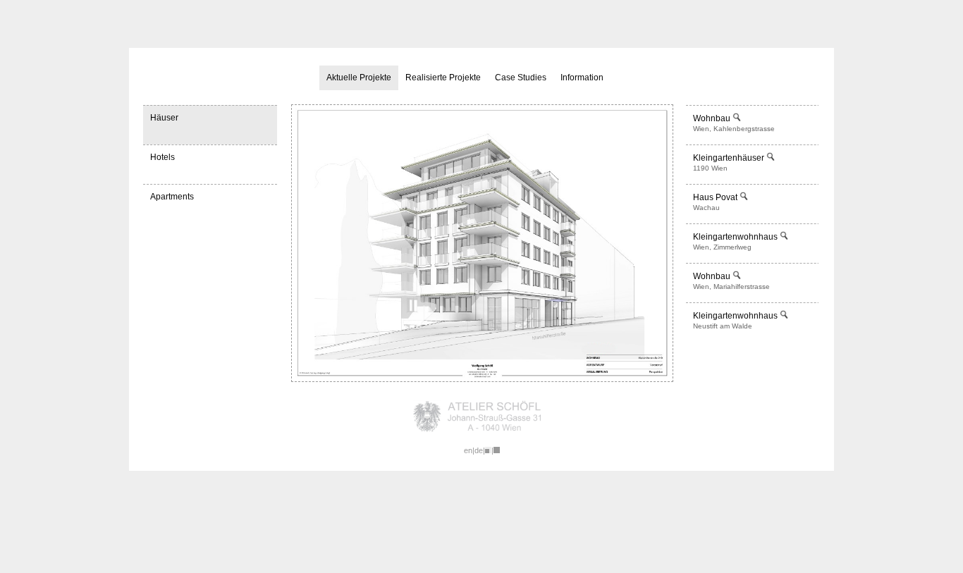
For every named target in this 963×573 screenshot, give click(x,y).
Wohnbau (712, 118)
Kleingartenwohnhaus (736, 237)
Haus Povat (716, 197)
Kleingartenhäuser (729, 158)
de (478, 450)
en (468, 450)
